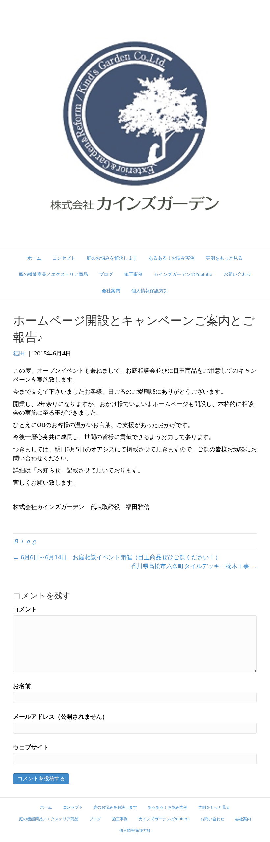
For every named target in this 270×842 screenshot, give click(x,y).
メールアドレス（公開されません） (60, 716)
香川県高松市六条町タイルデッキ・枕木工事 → (194, 566)
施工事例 (133, 274)
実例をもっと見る (224, 258)
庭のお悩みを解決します (112, 258)
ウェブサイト (31, 747)
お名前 (22, 686)
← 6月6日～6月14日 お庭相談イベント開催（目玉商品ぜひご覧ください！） (117, 557)
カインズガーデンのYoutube (183, 274)
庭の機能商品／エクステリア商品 (53, 274)
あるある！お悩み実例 (171, 258)
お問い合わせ (237, 274)
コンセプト (63, 258)
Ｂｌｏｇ (25, 541)
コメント (25, 609)
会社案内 (111, 290)
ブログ (106, 274)
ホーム (34, 258)
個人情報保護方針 (149, 290)
